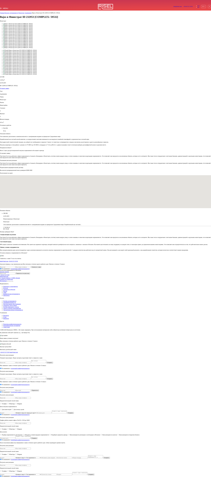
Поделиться (3, 281)
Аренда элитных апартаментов (12, 308)
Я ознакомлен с (16, 268)
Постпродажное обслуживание (12, 304)
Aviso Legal (6, 327)
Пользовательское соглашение (11, 325)
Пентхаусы (6, 295)
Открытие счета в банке (10, 305)
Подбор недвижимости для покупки (12, 435)
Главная (2, 13)
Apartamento (28, 13)
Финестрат (21, 13)
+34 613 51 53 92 (188, 6)
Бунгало (5, 288)
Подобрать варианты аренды (59, 435)
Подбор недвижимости (9, 301)
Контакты (6, 315)
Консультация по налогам (109, 435)
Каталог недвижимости (11, 13)
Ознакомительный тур (9, 302)
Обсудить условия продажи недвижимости (37, 435)
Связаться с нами (36, 267)
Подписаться (35, 390)
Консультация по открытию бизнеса (129, 435)
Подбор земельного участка (11, 307)
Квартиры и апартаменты (10, 286)
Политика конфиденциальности (12, 324)
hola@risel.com (177, 6)
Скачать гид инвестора (6, 279)
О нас (5, 317)
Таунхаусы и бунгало (9, 289)
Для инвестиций (7, 409)
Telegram (19, 403)
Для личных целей (19, 409)
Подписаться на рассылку (22, 273)
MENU (5, 8)
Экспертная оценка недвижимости (13, 310)
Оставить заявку (4, 88)
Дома (4, 292)
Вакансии (6, 318)
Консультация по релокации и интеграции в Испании (85, 435)
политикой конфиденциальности (20, 268)
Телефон (4, 403)
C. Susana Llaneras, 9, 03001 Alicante (10, 278)
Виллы (5, 291)
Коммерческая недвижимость (11, 294)
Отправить (49, 362)
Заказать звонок (4, 271)
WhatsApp (12, 403)
